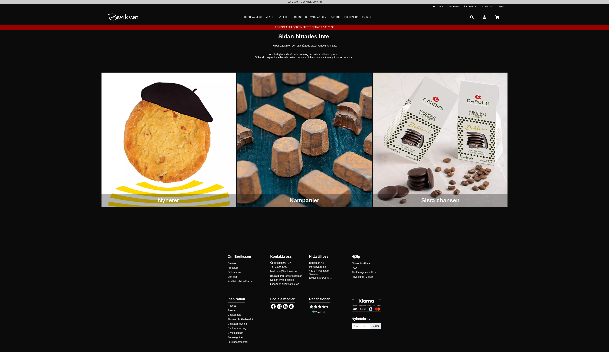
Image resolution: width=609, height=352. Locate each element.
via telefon (293, 284)
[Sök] (471, 17)
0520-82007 (282, 266)
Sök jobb (233, 276)
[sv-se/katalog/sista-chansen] (440, 140)
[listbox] (304, 2)
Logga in (439, 6)
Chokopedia (234, 314)
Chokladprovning (237, 323)
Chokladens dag (237, 328)
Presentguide (235, 337)
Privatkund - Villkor (362, 276)
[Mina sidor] (484, 17)
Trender (232, 310)
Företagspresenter (238, 342)
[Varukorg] (497, 17)
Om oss (232, 263)
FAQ (354, 267)
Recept (232, 305)
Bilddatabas (234, 272)
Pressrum (233, 267)
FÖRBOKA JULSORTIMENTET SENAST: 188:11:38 (304, 27)
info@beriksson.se (286, 271)
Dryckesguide (235, 333)
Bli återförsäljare (361, 263)
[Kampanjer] (304, 140)
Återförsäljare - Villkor (364, 272)
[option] (304, 2)
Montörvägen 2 (317, 266)
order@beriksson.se (290, 276)
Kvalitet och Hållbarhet (240, 281)
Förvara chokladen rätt (240, 319)
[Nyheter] (169, 140)
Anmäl (376, 326)
